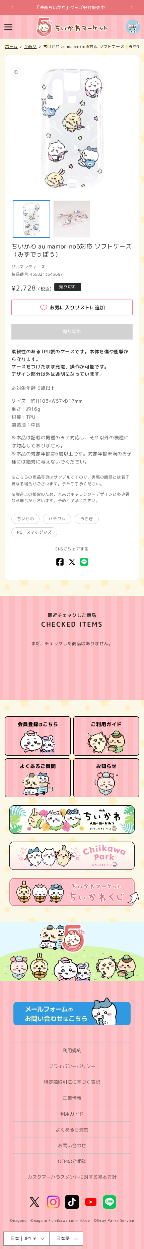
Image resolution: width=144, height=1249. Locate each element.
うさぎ (86, 519)
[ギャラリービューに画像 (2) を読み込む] (71, 218)
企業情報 (72, 1098)
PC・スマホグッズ (34, 532)
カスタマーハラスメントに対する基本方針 (72, 1177)
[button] (8, 26)
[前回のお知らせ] (12, 7)
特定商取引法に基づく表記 (72, 1082)
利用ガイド (72, 1114)
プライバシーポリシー (72, 1066)
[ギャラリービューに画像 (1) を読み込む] (31, 218)
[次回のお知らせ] (131, 7)
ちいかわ (25, 519)
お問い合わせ (72, 1145)
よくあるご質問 (72, 1129)
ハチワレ (57, 519)
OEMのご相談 (72, 1161)
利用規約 (72, 1050)
